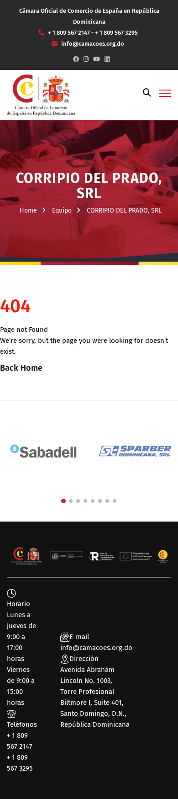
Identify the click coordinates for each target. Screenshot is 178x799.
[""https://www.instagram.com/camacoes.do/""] (86, 59)
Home (28, 210)
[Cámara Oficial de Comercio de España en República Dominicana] (41, 95)
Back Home (21, 368)
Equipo (62, 210)
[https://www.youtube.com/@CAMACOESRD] (96, 59)
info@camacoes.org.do (96, 648)
